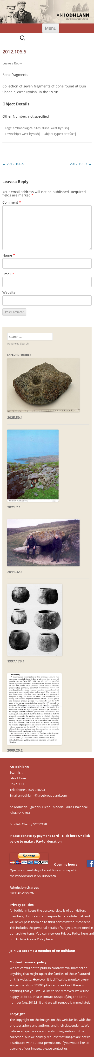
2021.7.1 (14, 507)
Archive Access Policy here (34, 939)
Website (8, 292)
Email (8, 274)
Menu (50, 28)
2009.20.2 (15, 750)
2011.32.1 (15, 571)
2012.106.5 (13, 163)
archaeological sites (26, 128)
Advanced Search (18, 343)
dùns (45, 128)
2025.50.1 (15, 417)
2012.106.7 (81, 163)
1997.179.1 (16, 661)
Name (8, 255)
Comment (11, 202)
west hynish (59, 128)
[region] (47, 11)
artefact (69, 134)
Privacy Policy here (74, 933)
